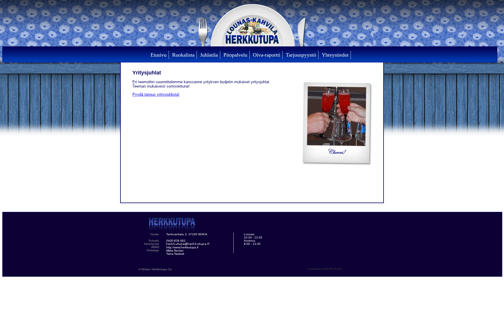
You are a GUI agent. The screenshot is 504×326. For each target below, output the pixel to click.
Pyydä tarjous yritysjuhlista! (155, 94)
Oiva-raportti (266, 55)
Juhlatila (209, 55)
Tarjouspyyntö (301, 55)
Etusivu (158, 55)
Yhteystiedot (335, 55)
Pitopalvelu (235, 55)
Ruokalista (183, 55)
